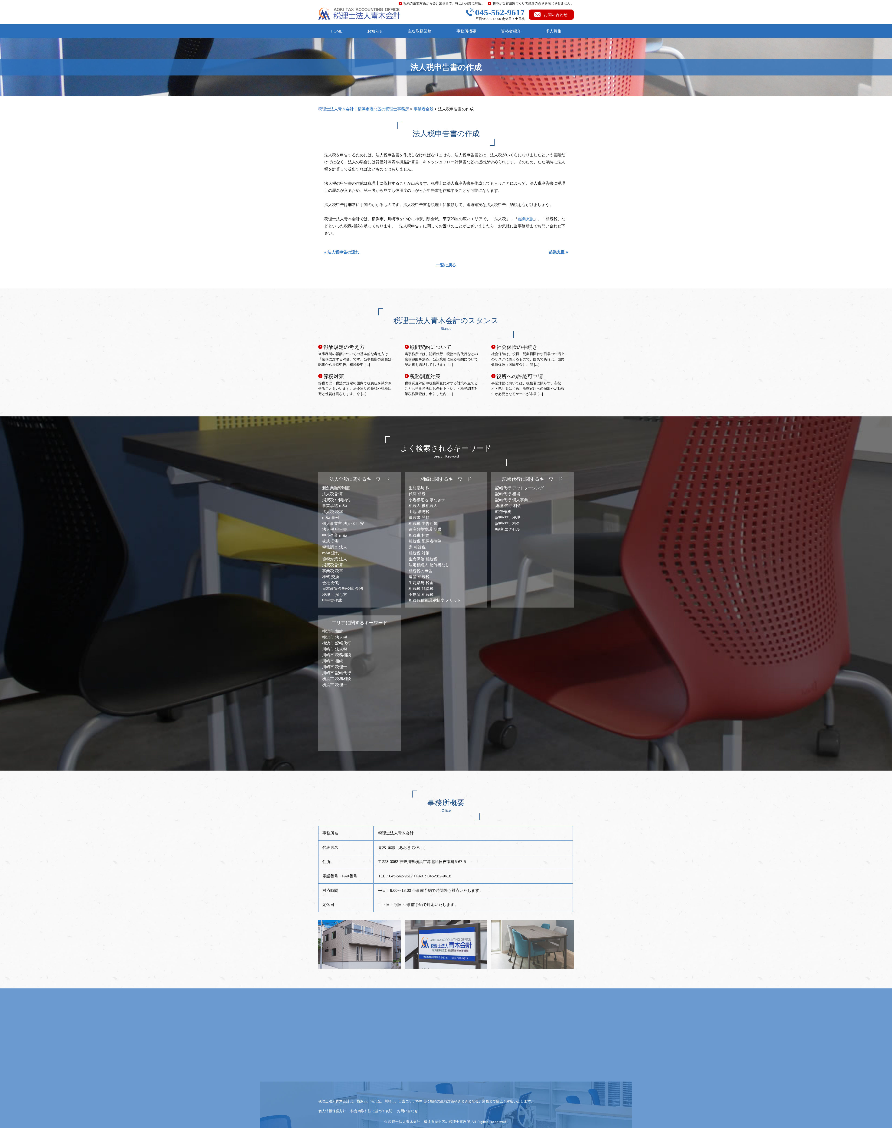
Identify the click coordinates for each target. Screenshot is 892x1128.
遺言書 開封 (419, 517)
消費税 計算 (332, 565)
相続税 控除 (419, 535)
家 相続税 (417, 547)
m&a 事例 (330, 517)
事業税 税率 (332, 571)
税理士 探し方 (334, 594)
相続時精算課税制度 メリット (435, 600)
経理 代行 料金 (508, 506)
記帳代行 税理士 (509, 517)
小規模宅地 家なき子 (427, 500)
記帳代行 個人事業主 (513, 500)
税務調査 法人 (334, 547)
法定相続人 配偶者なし (429, 565)
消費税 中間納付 (336, 500)
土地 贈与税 (419, 512)
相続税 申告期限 (423, 523)
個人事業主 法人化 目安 (343, 523)
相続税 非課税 (421, 588)
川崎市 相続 (332, 661)
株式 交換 (330, 577)
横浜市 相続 (332, 631)
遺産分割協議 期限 (425, 529)
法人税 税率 (332, 512)
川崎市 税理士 (334, 667)
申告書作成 (332, 600)
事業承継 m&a (334, 506)
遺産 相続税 (419, 577)
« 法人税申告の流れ (341, 252)
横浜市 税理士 (334, 685)
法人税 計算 (332, 494)
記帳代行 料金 (507, 523)
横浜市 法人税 (334, 637)
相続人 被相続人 (423, 506)
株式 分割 (330, 541)
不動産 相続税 (421, 594)
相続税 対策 (419, 553)
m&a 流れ (330, 553)
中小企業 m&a (334, 535)
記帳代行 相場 (507, 494)
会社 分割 (330, 583)
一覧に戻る (446, 265)
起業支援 (526, 219)
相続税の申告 (420, 571)
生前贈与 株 (419, 488)
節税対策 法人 (334, 559)
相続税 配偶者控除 (425, 541)
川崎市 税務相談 (336, 655)
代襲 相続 (417, 494)
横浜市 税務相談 (336, 679)
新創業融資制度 (336, 488)
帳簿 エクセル (507, 529)
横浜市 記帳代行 (336, 643)
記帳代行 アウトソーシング (519, 488)
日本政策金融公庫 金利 (342, 588)
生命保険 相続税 (423, 559)
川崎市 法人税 (334, 649)
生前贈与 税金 (421, 583)
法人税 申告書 (334, 529)
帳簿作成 (503, 512)
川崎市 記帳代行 (336, 673)
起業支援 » (558, 252)
